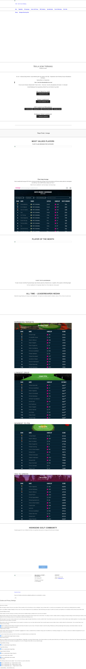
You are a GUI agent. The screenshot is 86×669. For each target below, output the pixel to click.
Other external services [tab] (4, 637)
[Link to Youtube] (67, 4)
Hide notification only (10, 667)
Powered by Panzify (17, 592)
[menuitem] (16, 9)
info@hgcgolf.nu (61, 578)
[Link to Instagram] (63, 4)
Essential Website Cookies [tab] (5, 611)
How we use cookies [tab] (3, 605)
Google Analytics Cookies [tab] (4, 628)
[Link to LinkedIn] (65, 4)
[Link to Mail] (71, 4)
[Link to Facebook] (61, 4)
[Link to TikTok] (69, 4)
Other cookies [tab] (2, 658)
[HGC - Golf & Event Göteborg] (20, 4)
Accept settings (3, 667)
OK (15, 597)
